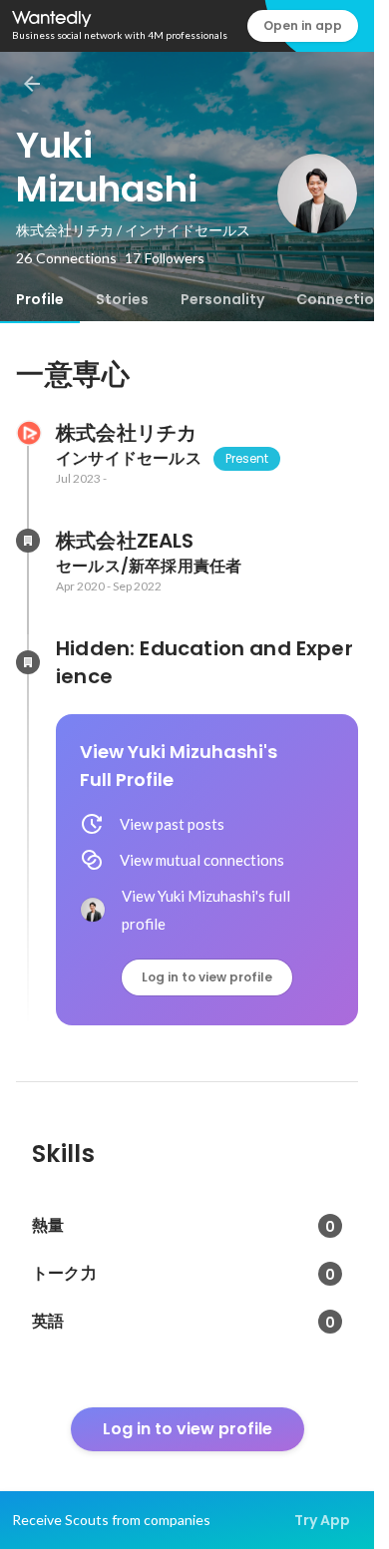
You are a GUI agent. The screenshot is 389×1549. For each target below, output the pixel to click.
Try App (322, 1520)
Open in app (302, 25)
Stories (122, 299)
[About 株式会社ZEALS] (28, 541)
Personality (222, 299)
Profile (40, 299)
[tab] (40, 299)
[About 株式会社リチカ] (28, 433)
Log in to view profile (207, 976)
